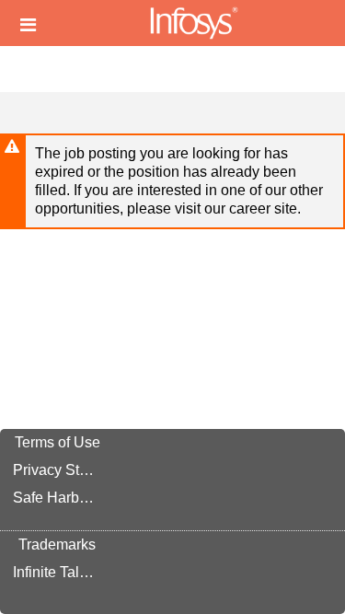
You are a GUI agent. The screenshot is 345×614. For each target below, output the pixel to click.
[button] (28, 25)
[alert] (172, 181)
